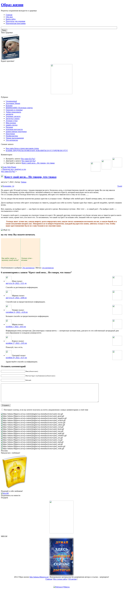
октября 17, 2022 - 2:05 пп (16, 343)
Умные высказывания (15, 138)
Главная (49, 579)
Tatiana (23, 182)
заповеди (9, 114)
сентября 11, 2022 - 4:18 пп (17, 312)
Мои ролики (11, 123)
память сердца (11, 125)
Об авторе (72, 579)
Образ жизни (12, 5)
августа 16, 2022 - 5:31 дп (16, 283)
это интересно (48, 268)
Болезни (9, 106)
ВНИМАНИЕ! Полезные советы (19, 108)
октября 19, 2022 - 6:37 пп (16, 358)
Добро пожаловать (13, 112)
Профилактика (12, 136)
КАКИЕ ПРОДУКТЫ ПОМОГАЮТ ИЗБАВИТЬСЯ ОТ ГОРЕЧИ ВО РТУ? (37, 150)
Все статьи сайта (60, 579)
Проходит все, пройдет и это (14, 169)
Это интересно (12, 140)
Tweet (119, 186)
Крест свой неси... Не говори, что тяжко (38, 163)
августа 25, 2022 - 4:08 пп (16, 298)
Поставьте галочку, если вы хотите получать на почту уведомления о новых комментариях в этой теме (46, 410)
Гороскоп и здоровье (14, 110)
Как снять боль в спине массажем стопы (22, 148)
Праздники (10, 134)
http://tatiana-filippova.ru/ (39, 577)
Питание (9, 127)
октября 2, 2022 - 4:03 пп (16, 327)
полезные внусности (14, 129)
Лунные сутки (12, 121)
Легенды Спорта (12, 118)
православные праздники (16, 131)
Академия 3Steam (13, 103)
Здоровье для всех (13, 116)
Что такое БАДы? (28, 159)
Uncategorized (11, 101)
